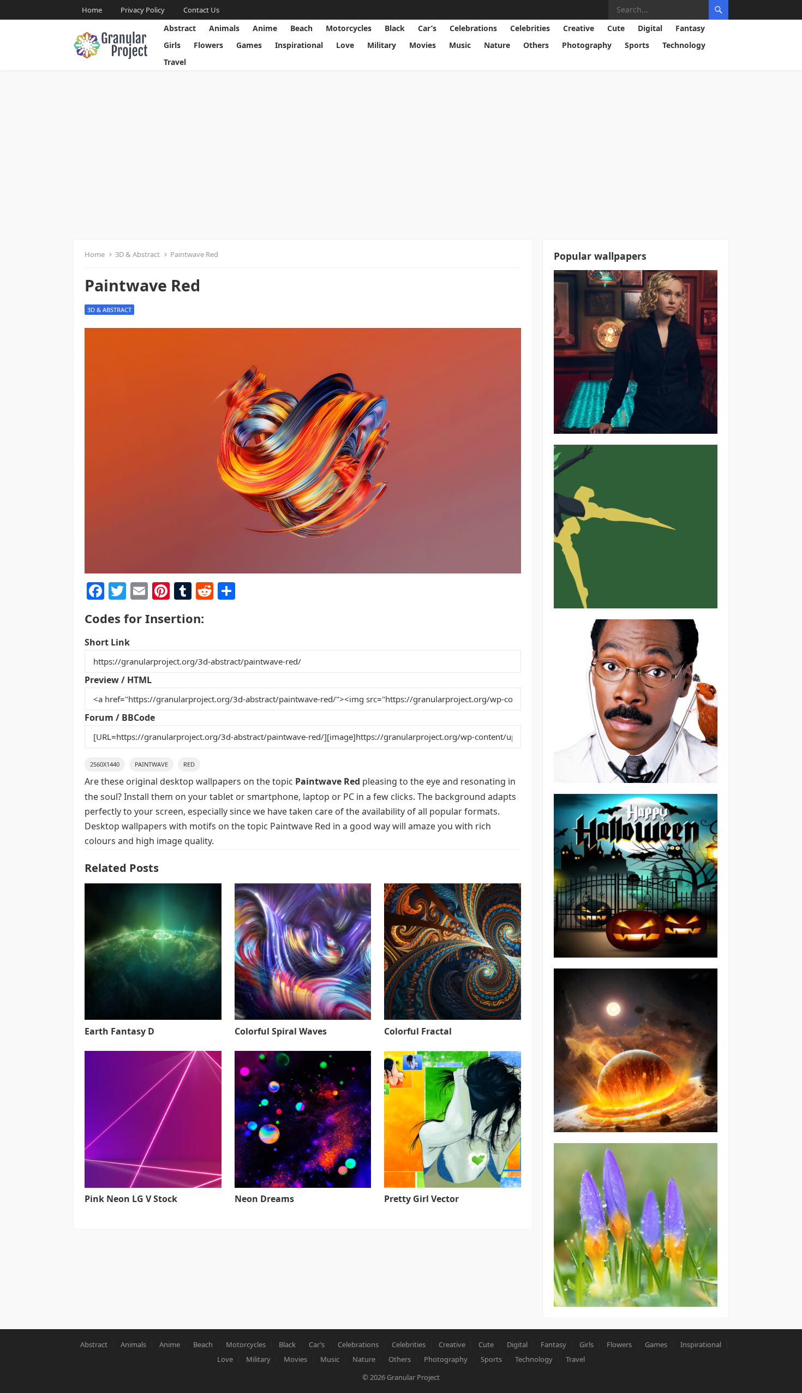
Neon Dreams (264, 1199)
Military (381, 45)
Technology (683, 45)
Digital (650, 28)
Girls (172, 45)
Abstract (180, 28)
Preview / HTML (118, 680)
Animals (224, 28)
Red (189, 764)
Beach (301, 28)
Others (536, 45)
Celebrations (473, 28)
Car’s (427, 28)
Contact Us (201, 10)
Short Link (107, 642)
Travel (175, 62)
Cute (616, 28)
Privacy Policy (143, 10)
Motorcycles (349, 28)
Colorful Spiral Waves (281, 1031)
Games (249, 45)
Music (460, 45)
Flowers (208, 45)
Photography (587, 45)
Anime (265, 28)
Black (395, 28)
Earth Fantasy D (119, 1031)
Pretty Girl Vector (421, 1199)
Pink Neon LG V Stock (131, 1199)
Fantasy (690, 28)
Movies (422, 45)
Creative (578, 28)
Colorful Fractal (418, 1031)
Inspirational (299, 45)
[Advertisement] (401, 152)
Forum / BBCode (120, 718)
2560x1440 (104, 764)
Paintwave (151, 764)
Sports (637, 45)
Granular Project (413, 1377)
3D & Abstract (137, 254)
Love (345, 45)
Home (92, 10)
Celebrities (530, 28)
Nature (497, 45)
